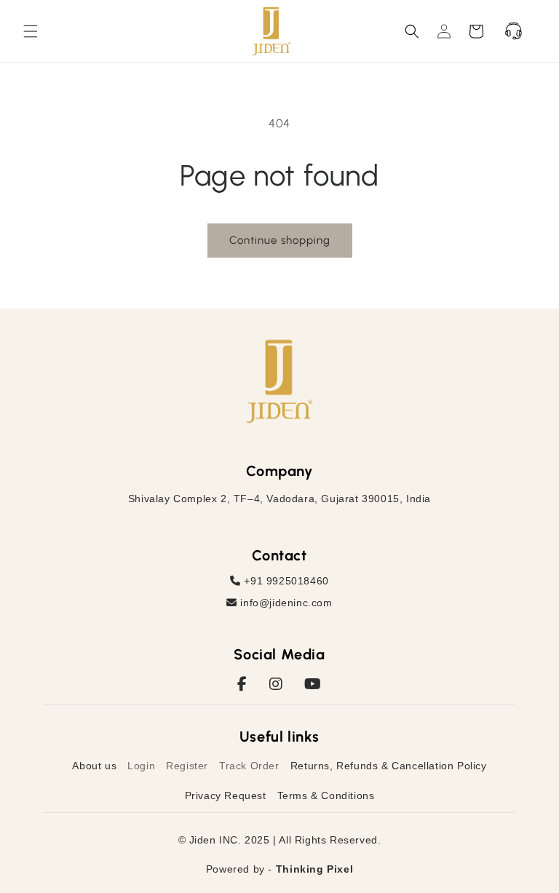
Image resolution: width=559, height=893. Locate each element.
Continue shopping (279, 240)
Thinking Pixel (314, 869)
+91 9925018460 (285, 581)
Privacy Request (225, 795)
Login (141, 765)
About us (94, 765)
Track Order (249, 765)
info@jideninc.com (285, 602)
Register (187, 765)
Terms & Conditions (326, 795)
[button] (31, 31)
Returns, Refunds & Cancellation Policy (388, 765)
